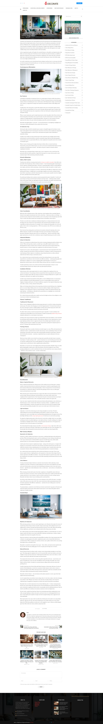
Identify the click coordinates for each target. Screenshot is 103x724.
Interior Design (25, 8)
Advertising (37, 704)
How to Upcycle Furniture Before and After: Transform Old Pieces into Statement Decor (63, 708)
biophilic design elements (57, 313)
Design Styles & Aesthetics (74, 52)
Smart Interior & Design (74, 92)
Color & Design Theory (74, 47)
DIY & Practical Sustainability (74, 57)
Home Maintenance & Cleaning (74, 67)
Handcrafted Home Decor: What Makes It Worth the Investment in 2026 (63, 703)
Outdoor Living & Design (74, 80)
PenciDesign (31, 722)
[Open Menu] (20, 9)
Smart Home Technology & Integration (74, 90)
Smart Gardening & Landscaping (74, 87)
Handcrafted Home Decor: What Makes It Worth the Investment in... (26, 646)
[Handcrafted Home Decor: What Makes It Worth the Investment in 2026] (26, 638)
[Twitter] (22, 3)
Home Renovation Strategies (74, 72)
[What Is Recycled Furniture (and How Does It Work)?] (56, 713)
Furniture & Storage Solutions (74, 65)
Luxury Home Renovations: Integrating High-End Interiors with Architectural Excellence (55, 646)
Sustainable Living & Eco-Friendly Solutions (74, 105)
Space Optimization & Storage (74, 97)
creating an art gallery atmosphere (47, 162)
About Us (76, 8)
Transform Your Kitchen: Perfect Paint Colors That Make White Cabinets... (41, 661)
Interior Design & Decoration (74, 75)
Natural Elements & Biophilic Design (74, 77)
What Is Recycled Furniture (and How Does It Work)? (63, 712)
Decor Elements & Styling (74, 50)
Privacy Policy (37, 702)
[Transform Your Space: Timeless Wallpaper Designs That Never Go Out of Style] (26, 654)
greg (23, 37)
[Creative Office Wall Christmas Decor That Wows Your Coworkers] (55, 654)
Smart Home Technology (59, 8)
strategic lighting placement (37, 415)
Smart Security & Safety (74, 95)
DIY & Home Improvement (74, 55)
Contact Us (25, 10)
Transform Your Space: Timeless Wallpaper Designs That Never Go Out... (26, 661)
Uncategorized (74, 112)
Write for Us (37, 705)
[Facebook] (21, 3)
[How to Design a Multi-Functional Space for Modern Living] (41, 638)
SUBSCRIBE (79, 3)
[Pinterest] (24, 3)
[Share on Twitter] (43, 608)
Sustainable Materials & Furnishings (74, 107)
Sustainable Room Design (74, 110)
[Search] (82, 9)
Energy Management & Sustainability (74, 62)
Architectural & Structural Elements (37, 8)
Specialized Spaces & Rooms (74, 100)
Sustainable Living (69, 8)
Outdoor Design (49, 8)
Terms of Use (37, 703)
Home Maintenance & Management (74, 70)
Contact (36, 706)
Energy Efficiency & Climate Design (74, 60)
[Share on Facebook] (42, 608)
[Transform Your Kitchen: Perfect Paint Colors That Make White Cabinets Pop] (41, 654)
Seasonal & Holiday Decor (74, 85)
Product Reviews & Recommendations (74, 82)
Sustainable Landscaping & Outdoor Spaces (74, 102)
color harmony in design (46, 426)
